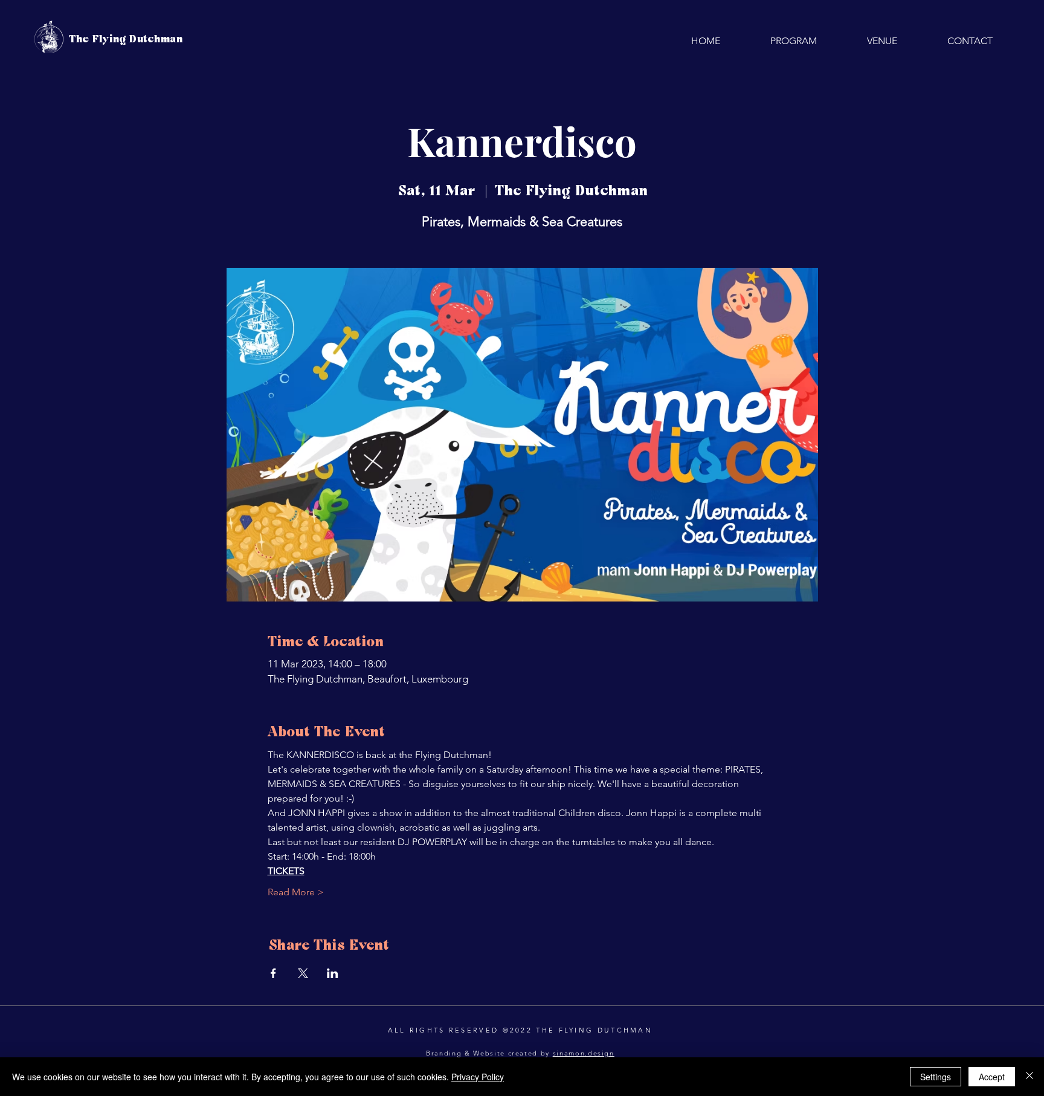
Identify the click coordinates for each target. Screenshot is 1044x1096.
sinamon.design (583, 1053)
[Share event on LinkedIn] (332, 973)
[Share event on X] (303, 973)
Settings (935, 1077)
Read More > (296, 892)
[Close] (1029, 1076)
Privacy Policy (477, 1077)
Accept (992, 1077)
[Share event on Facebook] (273, 973)
